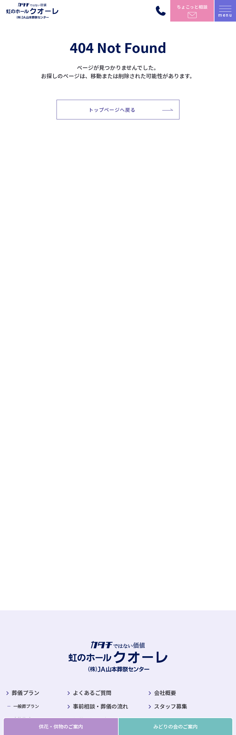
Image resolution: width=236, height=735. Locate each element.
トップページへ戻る (112, 109)
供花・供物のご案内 (61, 726)
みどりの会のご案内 (175, 726)
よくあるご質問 (92, 693)
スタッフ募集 (170, 706)
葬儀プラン (25, 693)
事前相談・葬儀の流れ (100, 706)
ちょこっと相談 (192, 7)
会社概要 (165, 693)
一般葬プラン (26, 706)
